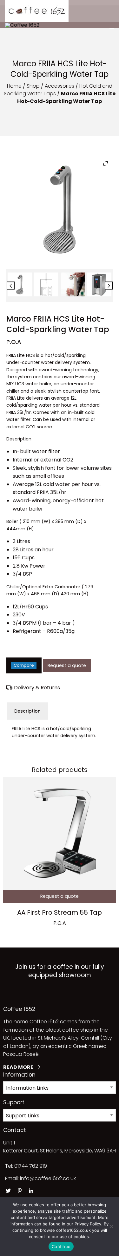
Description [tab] (27, 711)
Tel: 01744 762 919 (26, 1166)
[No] (111, 1226)
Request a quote (67, 665)
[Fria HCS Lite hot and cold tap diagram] (46, 284)
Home (14, 86)
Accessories (59, 86)
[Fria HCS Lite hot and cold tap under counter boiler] (99, 284)
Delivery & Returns (36, 687)
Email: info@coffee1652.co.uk (40, 1178)
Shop (33, 86)
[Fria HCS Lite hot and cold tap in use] (73, 284)
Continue (61, 1246)
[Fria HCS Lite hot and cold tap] (19, 284)
